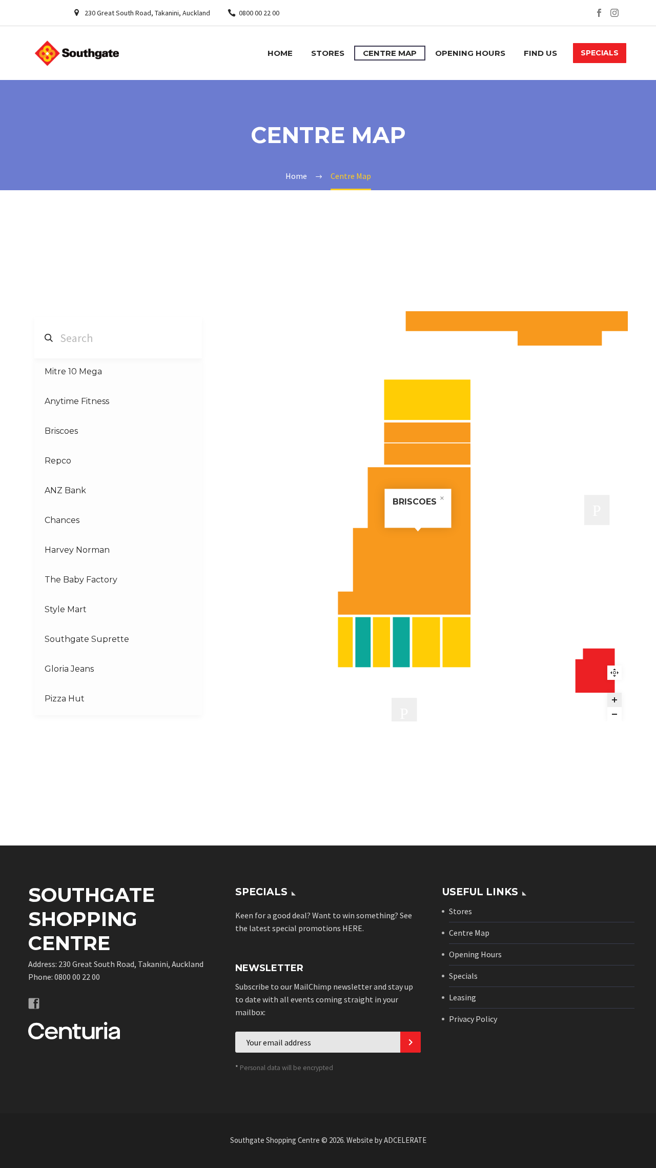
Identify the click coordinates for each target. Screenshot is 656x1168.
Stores (327, 53)
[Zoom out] (614, 714)
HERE (352, 928)
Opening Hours (470, 53)
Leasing (462, 997)
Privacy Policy (473, 1019)
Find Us (540, 53)
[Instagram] (614, 13)
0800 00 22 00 (259, 12)
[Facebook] (599, 13)
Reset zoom (614, 673)
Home (280, 53)
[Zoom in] (614, 700)
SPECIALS (600, 52)
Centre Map (390, 53)
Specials (463, 976)
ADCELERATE (405, 1140)
